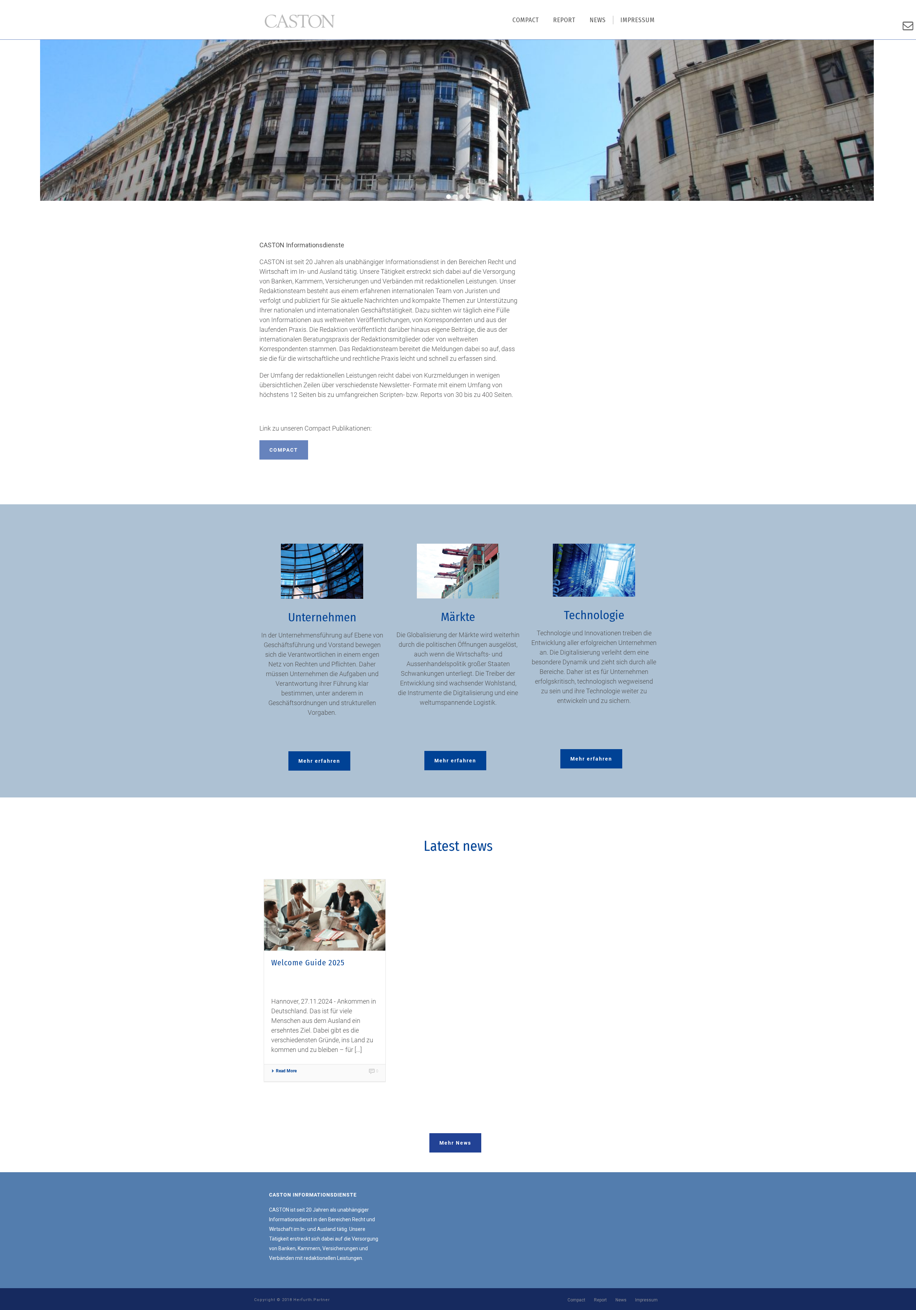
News (598, 20)
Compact (525, 20)
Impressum (637, 20)
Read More (286, 1071)
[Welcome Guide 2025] (324, 915)
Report (564, 20)
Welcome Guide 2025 (308, 962)
